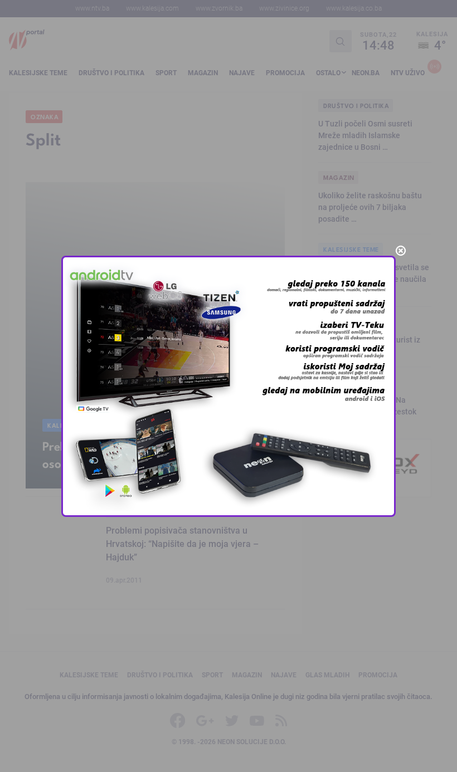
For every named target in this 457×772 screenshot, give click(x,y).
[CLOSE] (400, 250)
